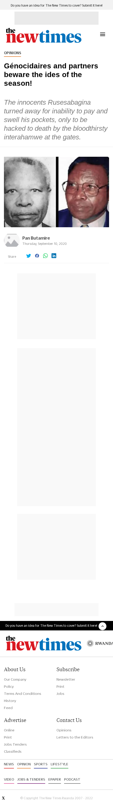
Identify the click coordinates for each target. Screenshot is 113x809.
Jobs (60, 693)
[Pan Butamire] (12, 247)
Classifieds (13, 751)
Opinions (12, 53)
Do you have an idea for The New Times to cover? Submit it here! (56, 5)
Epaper (54, 779)
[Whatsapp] (45, 256)
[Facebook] (37, 256)
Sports (41, 764)
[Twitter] (28, 256)
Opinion (24, 764)
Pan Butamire (36, 237)
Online (9, 730)
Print (60, 686)
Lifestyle (59, 764)
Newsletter (65, 679)
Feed (8, 708)
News (9, 764)
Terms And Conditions (22, 693)
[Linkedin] (54, 256)
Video (9, 779)
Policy (9, 686)
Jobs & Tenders (31, 779)
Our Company (15, 679)
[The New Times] (43, 42)
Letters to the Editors (74, 737)
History (10, 701)
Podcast (72, 779)
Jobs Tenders (15, 744)
